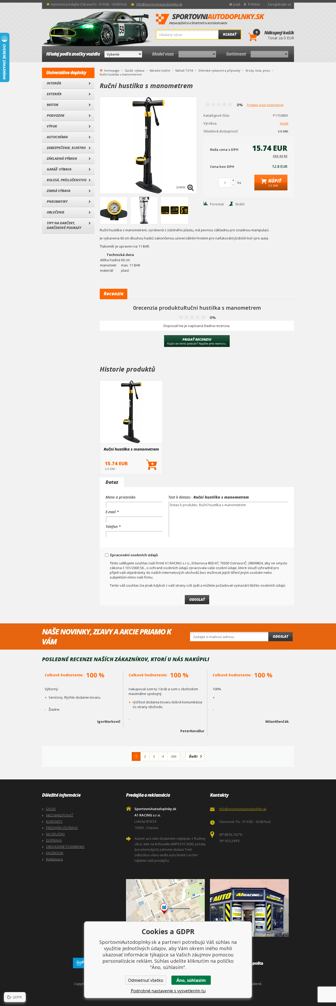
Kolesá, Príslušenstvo (66, 180)
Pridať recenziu (197, 341)
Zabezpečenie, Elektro (66, 147)
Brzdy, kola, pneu (258, 70)
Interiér (54, 83)
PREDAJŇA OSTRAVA (62, 827)
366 (173, 756)
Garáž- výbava (59, 169)
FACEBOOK (54, 852)
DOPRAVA (54, 840)
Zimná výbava (58, 190)
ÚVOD (51, 808)
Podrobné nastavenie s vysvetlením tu (168, 991)
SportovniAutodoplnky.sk (210, 19)
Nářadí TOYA (184, 70)
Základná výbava (62, 158)
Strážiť (239, 204)
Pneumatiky (57, 201)
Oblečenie (55, 212)
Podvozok (55, 115)
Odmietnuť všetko (145, 980)
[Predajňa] (250, 908)
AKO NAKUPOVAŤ (59, 815)
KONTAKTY (54, 821)
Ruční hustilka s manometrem (131, 449)
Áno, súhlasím (191, 980)
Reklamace (54, 859)
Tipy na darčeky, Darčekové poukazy (64, 225)
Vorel (284, 123)
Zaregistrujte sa (279, 4)
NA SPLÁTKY (55, 834)
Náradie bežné (160, 70)
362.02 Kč (280, 156)
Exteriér (54, 94)
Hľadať (229, 34)
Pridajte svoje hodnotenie (265, 105)
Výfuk (52, 126)
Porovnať (217, 204)
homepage (111, 70)
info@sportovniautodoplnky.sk (159, 4)
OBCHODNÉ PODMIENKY (65, 846)
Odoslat (280, 636)
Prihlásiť (254, 4)
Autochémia (57, 137)
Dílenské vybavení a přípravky (219, 70)
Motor (52, 104)
